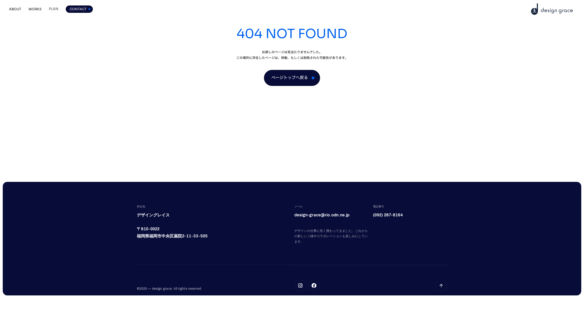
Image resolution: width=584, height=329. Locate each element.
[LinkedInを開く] (314, 286)
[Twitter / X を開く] (300, 286)
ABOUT (15, 9)
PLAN (53, 9)
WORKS (35, 9)
